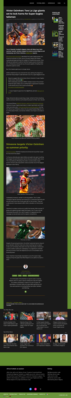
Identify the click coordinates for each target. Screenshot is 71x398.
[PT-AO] (10, 396)
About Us (6, 394)
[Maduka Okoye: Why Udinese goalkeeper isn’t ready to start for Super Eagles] (27, 316)
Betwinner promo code (54, 378)
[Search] (64, 3)
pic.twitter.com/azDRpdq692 (16, 87)
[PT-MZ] (7, 396)
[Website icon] (26, 292)
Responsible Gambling (32, 394)
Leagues (32, 3)
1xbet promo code (53, 376)
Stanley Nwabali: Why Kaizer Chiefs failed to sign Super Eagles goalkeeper (11, 323)
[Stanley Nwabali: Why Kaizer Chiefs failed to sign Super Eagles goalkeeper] (11, 316)
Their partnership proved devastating (28, 107)
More (59, 3)
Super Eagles (51, 3)
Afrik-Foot (29, 53)
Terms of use (22, 394)
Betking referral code (53, 374)
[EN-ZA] (4, 396)
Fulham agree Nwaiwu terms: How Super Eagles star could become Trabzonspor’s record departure (44, 325)
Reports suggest (11, 151)
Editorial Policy (13, 394)
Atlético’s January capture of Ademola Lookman (29, 103)
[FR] (47, 394)
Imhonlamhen (27, 19)
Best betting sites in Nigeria (55, 379)
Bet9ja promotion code (54, 372)
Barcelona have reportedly (13, 56)
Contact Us (42, 394)
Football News (41, 3)
